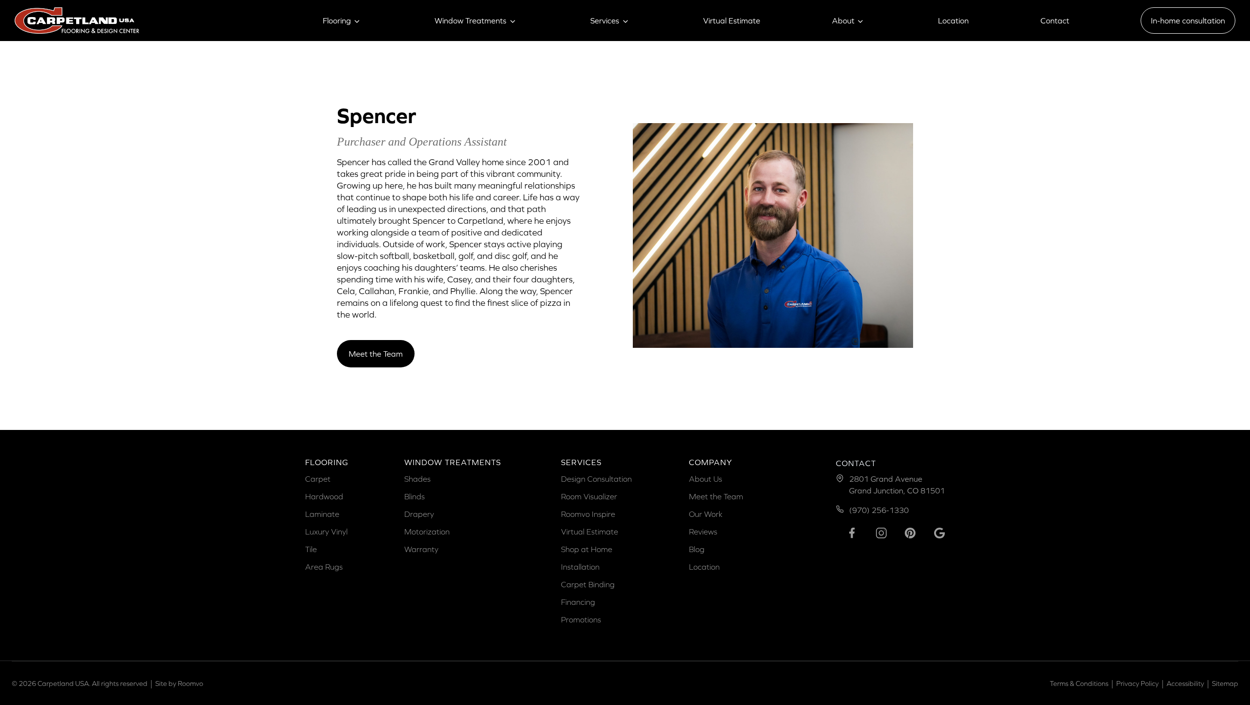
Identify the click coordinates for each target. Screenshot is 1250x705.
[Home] (77, 20)
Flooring (337, 20)
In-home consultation (1188, 20)
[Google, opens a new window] (939, 533)
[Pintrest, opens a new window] (910, 533)
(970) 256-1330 (879, 510)
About (843, 20)
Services (604, 20)
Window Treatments (470, 20)
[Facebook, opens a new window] (852, 533)
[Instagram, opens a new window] (881, 533)
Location (953, 20)
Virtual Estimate (731, 20)
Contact (1055, 20)
